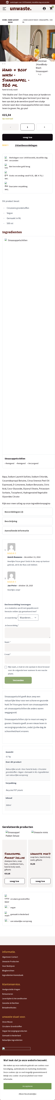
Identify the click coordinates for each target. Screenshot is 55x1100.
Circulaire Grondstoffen (12, 1026)
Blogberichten (8, 970)
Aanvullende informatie (17, 530)
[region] (27, 1078)
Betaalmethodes (9, 1007)
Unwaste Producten (10, 961)
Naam (8, 642)
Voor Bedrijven (8, 966)
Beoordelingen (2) (14, 511)
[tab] (27, 512)
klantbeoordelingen (26, 145)
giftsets (8, 869)
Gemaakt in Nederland (11, 1035)
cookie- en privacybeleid (23, 1075)
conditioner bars (16, 864)
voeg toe (27, 137)
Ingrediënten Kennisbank (12, 975)
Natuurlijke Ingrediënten (12, 1040)
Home (4, 20)
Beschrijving (11, 521)
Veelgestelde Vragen (11, 989)
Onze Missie (7, 1022)
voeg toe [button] (14, 881)
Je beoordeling (12, 625)
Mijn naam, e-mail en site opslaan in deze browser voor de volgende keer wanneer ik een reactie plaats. (29, 670)
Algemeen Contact (10, 957)
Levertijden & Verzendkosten (14, 998)
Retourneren (7, 994)
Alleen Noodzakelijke (27, 1094)
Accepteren (28, 1086)
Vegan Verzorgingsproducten (14, 1031)
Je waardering (11, 617)
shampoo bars (11, 861)
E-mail (8, 654)
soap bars (34, 857)
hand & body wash (13, 21)
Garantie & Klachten (10, 1003)
